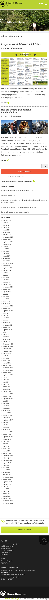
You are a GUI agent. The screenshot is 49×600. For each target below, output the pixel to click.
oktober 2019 (7, 372)
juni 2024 (6, 275)
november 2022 (8, 306)
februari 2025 (7, 258)
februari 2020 (7, 363)
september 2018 (8, 398)
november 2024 (8, 263)
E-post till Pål (5, 555)
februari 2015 (7, 472)
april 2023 (6, 299)
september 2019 (8, 375)
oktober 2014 (7, 479)
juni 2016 (6, 441)
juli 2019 (5, 377)
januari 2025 (7, 261)
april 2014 (6, 491)
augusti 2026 (7, 220)
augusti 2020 (7, 353)
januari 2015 (7, 475)
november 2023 (8, 287)
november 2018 (8, 394)
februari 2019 (7, 389)
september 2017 (8, 420)
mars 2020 (6, 360)
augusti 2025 (7, 244)
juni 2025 (6, 249)
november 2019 (8, 370)
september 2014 (8, 482)
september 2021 (8, 330)
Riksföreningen (5, 572)
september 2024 (8, 268)
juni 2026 (6, 223)
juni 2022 (6, 315)
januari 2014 (7, 498)
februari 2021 (7, 339)
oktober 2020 (7, 349)
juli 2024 (5, 273)
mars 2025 (6, 256)
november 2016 (8, 432)
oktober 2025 (7, 239)
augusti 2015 (7, 463)
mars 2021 (6, 337)
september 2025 (8, 242)
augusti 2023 (7, 292)
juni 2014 (6, 486)
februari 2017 (7, 429)
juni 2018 (6, 401)
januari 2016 (7, 453)
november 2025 (8, 237)
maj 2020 (6, 358)
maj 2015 (6, 467)
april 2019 (6, 384)
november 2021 (8, 325)
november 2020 (8, 346)
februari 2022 (7, 322)
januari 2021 (7, 341)
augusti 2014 (7, 484)
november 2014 (8, 477)
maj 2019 (6, 382)
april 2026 (6, 227)
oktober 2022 (7, 308)
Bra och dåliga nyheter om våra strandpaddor (15, 212)
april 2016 (6, 446)
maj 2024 (6, 277)
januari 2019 (7, 391)
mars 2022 (6, 320)
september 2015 (8, 460)
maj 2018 (6, 403)
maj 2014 (6, 489)
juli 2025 (5, 246)
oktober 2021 (7, 327)
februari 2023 (7, 303)
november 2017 (8, 415)
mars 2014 (6, 494)
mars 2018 (6, 408)
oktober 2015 (7, 458)
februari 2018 (7, 410)
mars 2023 (6, 301)
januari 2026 (7, 234)
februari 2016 (7, 451)
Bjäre (3, 19)
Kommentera (17, 48)
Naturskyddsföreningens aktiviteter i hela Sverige (17, 181)
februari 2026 (7, 232)
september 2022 (8, 311)
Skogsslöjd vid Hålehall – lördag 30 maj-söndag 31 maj (18, 207)
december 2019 (8, 368)
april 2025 (6, 254)
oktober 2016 (7, 434)
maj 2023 (6, 296)
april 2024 (6, 280)
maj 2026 (6, 225)
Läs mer (3, 103)
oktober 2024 (7, 265)
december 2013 (8, 501)
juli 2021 (5, 332)
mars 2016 (6, 448)
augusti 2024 (7, 270)
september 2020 (8, 351)
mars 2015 (6, 470)
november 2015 (8, 455)
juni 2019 (6, 379)
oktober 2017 (7, 418)
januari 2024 (7, 284)
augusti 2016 (7, 439)
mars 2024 (6, 282)
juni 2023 (6, 294)
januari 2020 (7, 365)
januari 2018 (7, 413)
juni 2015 (6, 465)
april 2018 (6, 406)
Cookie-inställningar (12, 599)
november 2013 (8, 503)
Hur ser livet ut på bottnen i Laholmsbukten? (16, 111)
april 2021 (6, 334)
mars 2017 (6, 427)
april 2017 (6, 425)
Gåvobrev (22, 575)
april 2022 (6, 318)
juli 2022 (5, 313)
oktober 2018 (7, 396)
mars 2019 (6, 387)
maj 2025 (6, 251)
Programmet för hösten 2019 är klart (21, 44)
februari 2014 (7, 496)
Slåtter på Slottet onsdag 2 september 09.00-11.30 (17, 190)
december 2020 (8, 344)
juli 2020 (5, 356)
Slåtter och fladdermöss (8, 195)
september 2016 (8, 437)
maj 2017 (6, 422)
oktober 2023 (7, 289)
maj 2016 (6, 444)
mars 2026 (6, 230)
